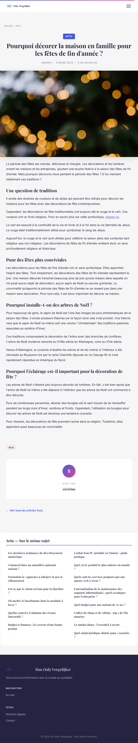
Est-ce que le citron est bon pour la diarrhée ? (36, 590)
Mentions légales (16, 714)
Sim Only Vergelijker (53, 669)
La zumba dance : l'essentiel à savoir (97, 624)
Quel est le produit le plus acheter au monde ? (102, 567)
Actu (18, 25)
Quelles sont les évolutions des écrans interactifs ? (32, 614)
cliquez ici (112, 217)
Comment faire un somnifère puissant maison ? (32, 567)
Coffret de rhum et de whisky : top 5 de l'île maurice (101, 614)
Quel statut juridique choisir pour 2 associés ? (101, 635)
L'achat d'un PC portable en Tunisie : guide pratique (101, 555)
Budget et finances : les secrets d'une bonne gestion (35, 626)
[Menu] (128, 6)
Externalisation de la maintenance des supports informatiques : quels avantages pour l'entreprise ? (100, 592)
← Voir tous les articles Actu (24, 510)
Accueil (8, 25)
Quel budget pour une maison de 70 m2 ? (100, 605)
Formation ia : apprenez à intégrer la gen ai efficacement (35, 578)
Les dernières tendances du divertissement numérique (35, 555)
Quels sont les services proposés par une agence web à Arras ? (99, 578)
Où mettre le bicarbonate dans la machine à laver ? (36, 602)
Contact (10, 720)
